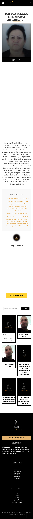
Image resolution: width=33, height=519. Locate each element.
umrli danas (14, 512)
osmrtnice (22, 512)
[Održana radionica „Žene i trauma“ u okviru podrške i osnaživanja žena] (8, 324)
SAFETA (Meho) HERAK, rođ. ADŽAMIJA (17, 198)
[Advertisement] (16, 87)
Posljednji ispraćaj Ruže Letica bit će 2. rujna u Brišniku (9, 400)
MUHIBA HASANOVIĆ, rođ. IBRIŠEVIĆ (17, 214)
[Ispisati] (22, 65)
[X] (10, 65)
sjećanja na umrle (19, 514)
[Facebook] (6, 65)
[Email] (26, 65)
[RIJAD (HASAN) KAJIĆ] (24, 324)
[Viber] (14, 65)
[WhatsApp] (18, 65)
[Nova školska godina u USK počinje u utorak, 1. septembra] (24, 387)
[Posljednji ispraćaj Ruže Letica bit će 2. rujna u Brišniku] (8, 387)
